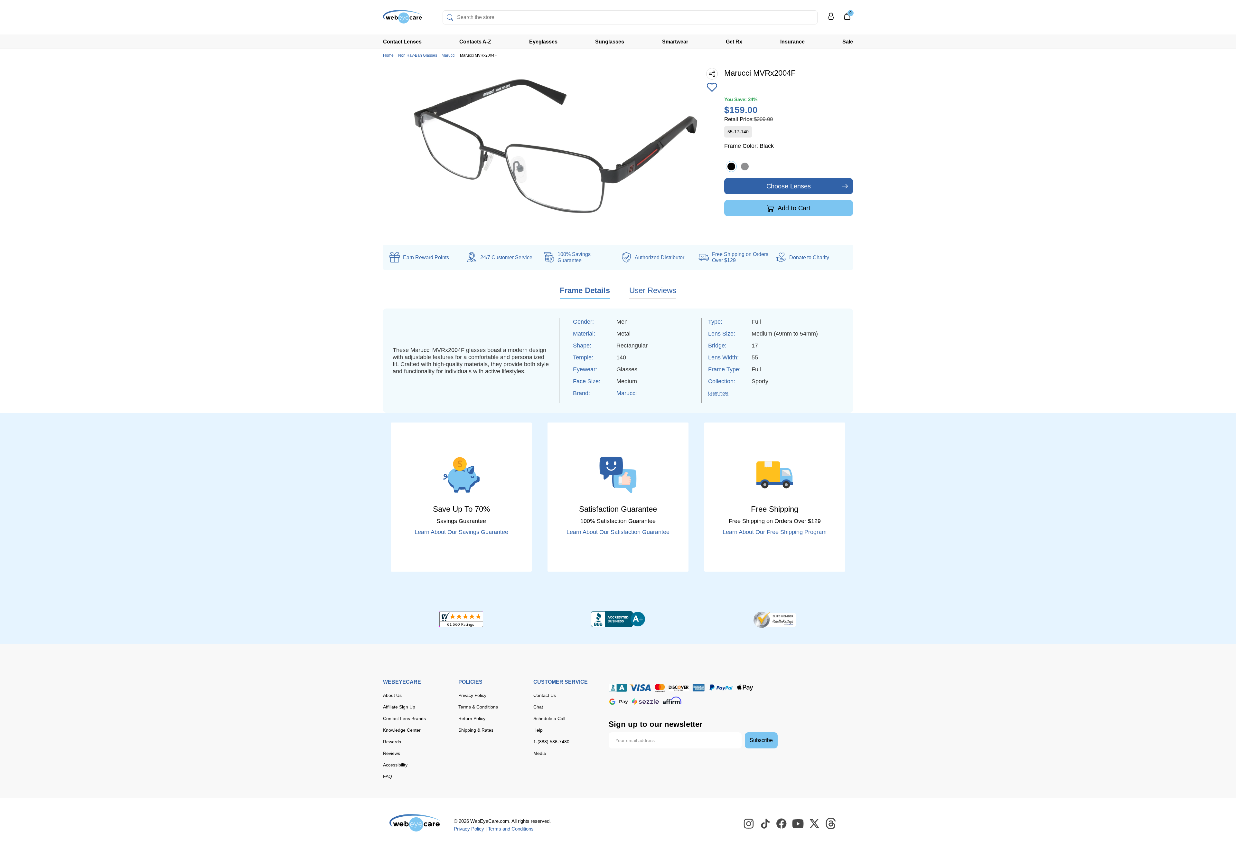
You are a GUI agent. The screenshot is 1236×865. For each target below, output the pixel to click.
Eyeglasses (543, 41)
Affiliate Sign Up (399, 706)
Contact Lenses (402, 41)
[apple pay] (745, 688)
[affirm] (672, 700)
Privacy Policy (472, 695)
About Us (392, 695)
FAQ (387, 776)
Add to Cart (793, 208)
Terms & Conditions (478, 706)
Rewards (392, 741)
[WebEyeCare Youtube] (798, 824)
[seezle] (645, 702)
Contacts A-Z (475, 41)
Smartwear (675, 41)
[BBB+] (618, 619)
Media (539, 753)
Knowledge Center (402, 730)
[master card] (659, 688)
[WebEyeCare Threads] (831, 824)
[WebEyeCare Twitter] (814, 824)
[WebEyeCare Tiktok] (765, 824)
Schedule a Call (549, 718)
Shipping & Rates (475, 730)
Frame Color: (749, 146)
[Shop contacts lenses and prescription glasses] (403, 19)
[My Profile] (831, 19)
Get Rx (734, 41)
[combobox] (630, 17)
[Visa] (640, 688)
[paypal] (721, 688)
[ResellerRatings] (774, 619)
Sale (847, 41)
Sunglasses (609, 41)
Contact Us (544, 695)
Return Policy (471, 718)
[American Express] (698, 688)
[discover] (679, 688)
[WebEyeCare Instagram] (749, 824)
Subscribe (761, 740)
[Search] (450, 17)
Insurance (792, 41)
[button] (712, 88)
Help (538, 730)
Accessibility (395, 764)
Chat (538, 706)
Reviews (391, 753)
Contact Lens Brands (404, 718)
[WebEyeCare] (415, 823)
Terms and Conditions (511, 829)
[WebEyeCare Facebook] (782, 824)
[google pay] (618, 702)
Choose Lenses (788, 186)
